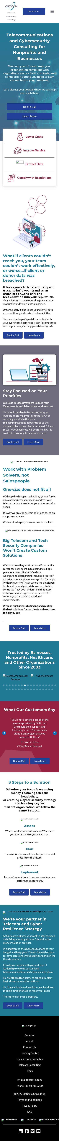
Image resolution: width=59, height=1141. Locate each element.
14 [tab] (43, 681)
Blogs (29, 1067)
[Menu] (52, 11)
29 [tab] (37, 685)
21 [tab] (12, 685)
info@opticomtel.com (29, 1076)
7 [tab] (21, 681)
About (29, 1037)
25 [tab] (24, 685)
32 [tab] (46, 685)
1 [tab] (3, 681)
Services (29, 1031)
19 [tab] (6, 685)
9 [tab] (27, 681)
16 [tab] (49, 681)
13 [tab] (40, 681)
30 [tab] (40, 685)
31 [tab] (43, 685)
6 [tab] (18, 681)
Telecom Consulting (29, 1061)
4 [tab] (12, 681)
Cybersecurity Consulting (30, 1055)
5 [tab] (15, 681)
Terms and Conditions (29, 1096)
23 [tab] (18, 685)
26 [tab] (27, 685)
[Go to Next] (55, 730)
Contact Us (29, 1043)
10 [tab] (31, 681)
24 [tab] (21, 685)
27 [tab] (31, 685)
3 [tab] (9, 681)
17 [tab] (52, 681)
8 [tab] (24, 681)
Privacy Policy (29, 1102)
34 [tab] (52, 685)
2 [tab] (6, 681)
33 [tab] (49, 685)
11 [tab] (34, 681)
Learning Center (29, 1049)
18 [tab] (55, 681)
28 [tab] (34, 685)
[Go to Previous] (4, 730)
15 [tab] (46, 681)
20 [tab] (9, 685)
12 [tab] (37, 681)
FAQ (29, 1108)
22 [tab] (15, 685)
